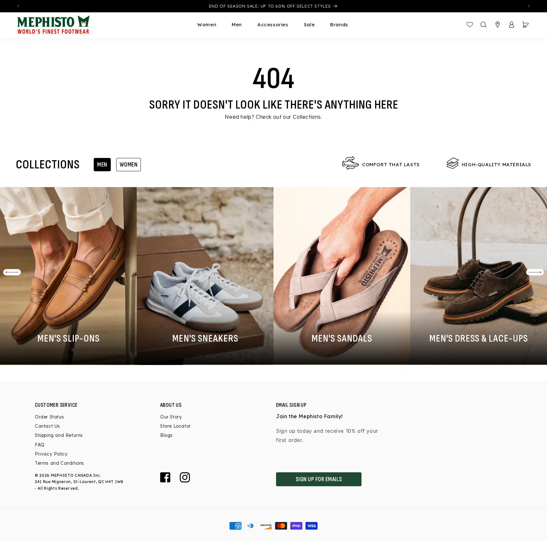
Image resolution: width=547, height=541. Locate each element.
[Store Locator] (498, 25)
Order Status (49, 417)
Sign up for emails (319, 479)
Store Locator (175, 426)
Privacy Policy (51, 454)
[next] (535, 272)
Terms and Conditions (59, 463)
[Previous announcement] (18, 6)
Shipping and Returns (59, 435)
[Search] (484, 25)
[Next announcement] (529, 6)
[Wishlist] (470, 25)
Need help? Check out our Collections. (273, 117)
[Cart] (525, 25)
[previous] (12, 272)
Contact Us (47, 426)
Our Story (171, 417)
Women (129, 164)
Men (102, 164)
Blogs (166, 435)
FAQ (40, 445)
